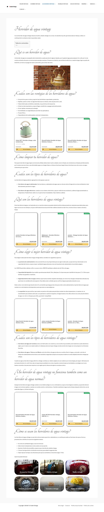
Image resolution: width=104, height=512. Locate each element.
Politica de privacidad (76, 505)
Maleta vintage (52, 472)
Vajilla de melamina (77, 489)
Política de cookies (89, 505)
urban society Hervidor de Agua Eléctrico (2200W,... (51, 322)
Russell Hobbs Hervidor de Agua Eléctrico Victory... (77, 415)
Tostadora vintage (52, 489)
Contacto (67, 505)
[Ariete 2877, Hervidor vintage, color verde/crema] (26, 129)
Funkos (22, 9)
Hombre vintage (35, 4)
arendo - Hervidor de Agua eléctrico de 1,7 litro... (75, 322)
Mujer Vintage (24, 4)
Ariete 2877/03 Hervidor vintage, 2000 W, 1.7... (51, 415)
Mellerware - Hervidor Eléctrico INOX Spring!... (50, 236)
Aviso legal (61, 505)
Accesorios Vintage (48, 4)
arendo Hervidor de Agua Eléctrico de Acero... (26, 236)
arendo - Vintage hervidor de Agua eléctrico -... (78, 236)
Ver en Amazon (26, 149)
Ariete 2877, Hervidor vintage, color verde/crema (26, 141)
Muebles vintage (63, 4)
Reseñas (84, 4)
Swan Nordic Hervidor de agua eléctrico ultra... (24, 322)
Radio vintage (77, 472)
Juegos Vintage (74, 4)
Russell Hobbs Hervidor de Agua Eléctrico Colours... (51, 141)
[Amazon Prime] (34, 144)
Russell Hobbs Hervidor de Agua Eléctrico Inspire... (25, 415)
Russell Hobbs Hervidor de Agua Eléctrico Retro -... (77, 141)
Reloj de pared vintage (26, 489)
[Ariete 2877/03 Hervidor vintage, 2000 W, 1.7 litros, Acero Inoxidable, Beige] (52, 403)
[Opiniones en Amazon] (19, 144)
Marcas (92, 4)
